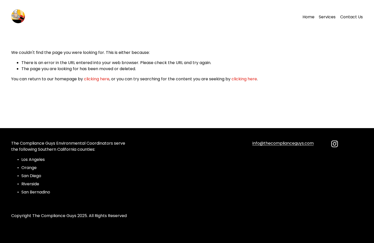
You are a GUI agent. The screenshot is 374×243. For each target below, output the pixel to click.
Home (308, 17)
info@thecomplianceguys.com (283, 143)
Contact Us (351, 17)
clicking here (96, 79)
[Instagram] (334, 143)
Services (327, 17)
